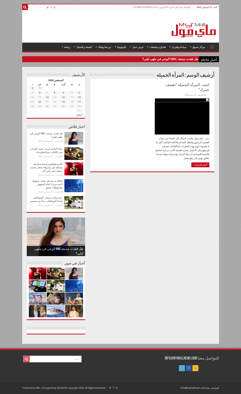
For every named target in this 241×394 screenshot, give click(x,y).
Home (212, 47)
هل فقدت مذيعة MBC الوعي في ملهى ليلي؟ (170, 59)
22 (39, 101)
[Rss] (54, 7)
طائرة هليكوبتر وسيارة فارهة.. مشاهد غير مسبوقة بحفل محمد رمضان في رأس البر (47, 167)
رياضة (67, 47)
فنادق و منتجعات (157, 47)
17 (79, 101)
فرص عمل (137, 47)
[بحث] (25, 7)
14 (47, 97)
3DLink (60, 387)
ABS (38, 387)
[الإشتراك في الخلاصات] (91, 74)
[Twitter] (47, 7)
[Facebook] (51, 7)
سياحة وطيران (179, 47)
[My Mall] (194, 25)
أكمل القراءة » (200, 165)
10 (79, 97)
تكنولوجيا (121, 47)
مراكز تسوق (198, 47)
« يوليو (80, 114)
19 (63, 101)
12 (63, 97)
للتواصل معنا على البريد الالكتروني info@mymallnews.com (162, 7)
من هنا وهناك (104, 47)
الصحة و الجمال (84, 47)
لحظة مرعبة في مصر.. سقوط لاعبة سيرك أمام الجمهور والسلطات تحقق (47, 184)
